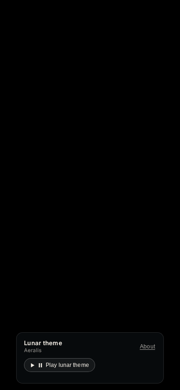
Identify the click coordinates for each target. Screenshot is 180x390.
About (147, 346)
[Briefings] (150, 142)
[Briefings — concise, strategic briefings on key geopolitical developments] (91, 235)
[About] (165, 142)
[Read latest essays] (52, 202)
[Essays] (133, 142)
